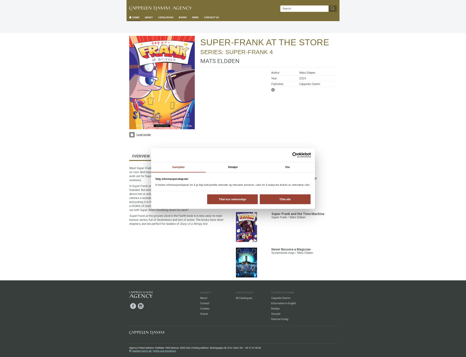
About (203, 298)
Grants (204, 313)
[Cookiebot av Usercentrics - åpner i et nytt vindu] (295, 155)
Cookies (204, 308)
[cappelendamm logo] (146, 333)
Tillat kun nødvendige (232, 199)
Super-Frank (246, 52)
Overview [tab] (141, 156)
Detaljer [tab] (233, 166)
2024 (302, 78)
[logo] (141, 295)
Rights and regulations (164, 351)
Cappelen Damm (309, 84)
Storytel (275, 313)
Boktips (275, 308)
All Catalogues (244, 298)
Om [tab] (287, 166)
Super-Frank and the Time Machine (297, 214)
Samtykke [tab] (178, 166)
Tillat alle (285, 199)
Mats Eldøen (307, 72)
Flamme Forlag (279, 319)
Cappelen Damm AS (141, 351)
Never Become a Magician (291, 249)
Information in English (283, 303)
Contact (204, 303)
